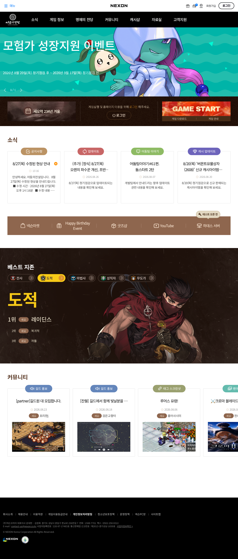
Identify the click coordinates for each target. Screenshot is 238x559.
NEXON (10, 539)
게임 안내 (213, 118)
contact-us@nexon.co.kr (23, 526)
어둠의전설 (13, 19)
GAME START (196, 108)
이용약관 (38, 514)
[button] (21, 278)
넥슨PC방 (140, 514)
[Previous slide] (5, 90)
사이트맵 (156, 514)
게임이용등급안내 (57, 514)
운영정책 (125, 514)
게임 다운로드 (179, 118)
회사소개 (8, 514)
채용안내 (23, 514)
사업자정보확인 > (125, 526)
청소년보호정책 (106, 514)
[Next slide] (21, 90)
